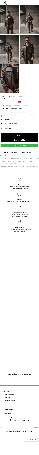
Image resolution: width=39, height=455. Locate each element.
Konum (7, 397)
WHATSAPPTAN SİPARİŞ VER (20, 145)
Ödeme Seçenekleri (26, 152)
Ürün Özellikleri (4, 152)
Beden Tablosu (14, 154)
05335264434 (10, 394)
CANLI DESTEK (32, 439)
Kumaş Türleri (3, 154)
